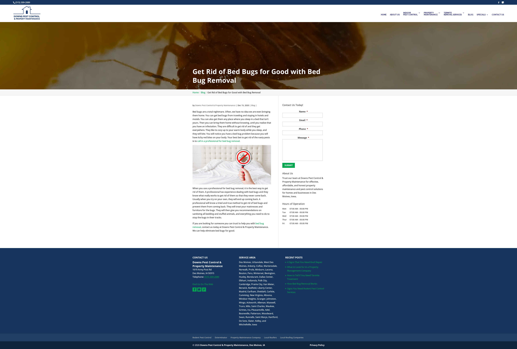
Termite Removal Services (453, 14)
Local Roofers (270, 337)
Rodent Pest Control (202, 337)
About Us (395, 15)
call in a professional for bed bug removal (218, 141)
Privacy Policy (317, 345)
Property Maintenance (431, 14)
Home (383, 15)
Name (303, 111)
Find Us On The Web (203, 284)
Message (303, 137)
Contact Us (498, 15)
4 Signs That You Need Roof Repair (304, 262)
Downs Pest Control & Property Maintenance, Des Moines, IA (232, 345)
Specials (481, 15)
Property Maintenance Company (246, 337)
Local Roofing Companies (291, 337)
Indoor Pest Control (410, 14)
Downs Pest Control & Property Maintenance (215, 105)
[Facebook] (195, 289)
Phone (303, 129)
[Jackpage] (204, 289)
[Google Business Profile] (199, 289)
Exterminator (221, 337)
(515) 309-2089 (22, 2)
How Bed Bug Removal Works (302, 283)
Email (303, 120)
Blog (470, 15)
